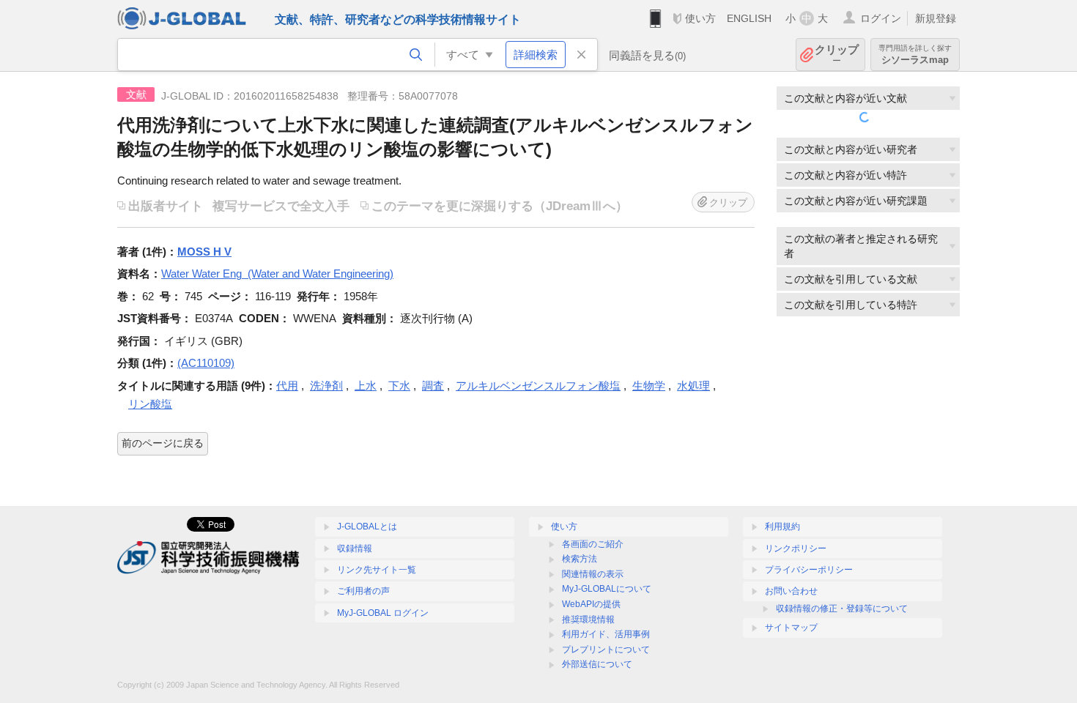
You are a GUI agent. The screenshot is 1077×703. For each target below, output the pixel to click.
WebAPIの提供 (591, 604)
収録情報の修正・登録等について (842, 608)
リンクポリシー (795, 548)
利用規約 (782, 526)
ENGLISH (749, 18)
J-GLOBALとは (367, 526)
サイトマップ (791, 627)
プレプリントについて (606, 649)
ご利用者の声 (363, 591)
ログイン (880, 18)
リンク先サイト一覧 (376, 570)
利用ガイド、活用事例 (606, 634)
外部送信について (597, 664)
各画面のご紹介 (592, 544)
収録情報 (354, 548)
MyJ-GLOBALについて (606, 589)
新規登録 (935, 18)
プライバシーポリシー (809, 570)
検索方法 (579, 559)
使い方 (700, 18)
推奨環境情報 (588, 619)
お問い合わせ (791, 591)
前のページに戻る (163, 443)
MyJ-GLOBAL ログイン (383, 613)
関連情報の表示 (592, 574)
